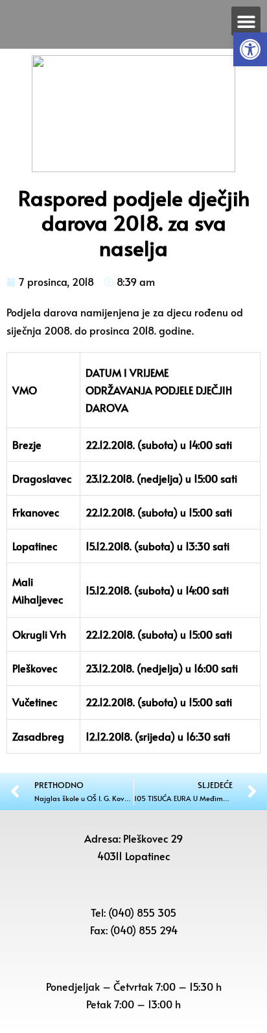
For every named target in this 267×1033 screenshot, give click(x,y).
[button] (250, 49)
